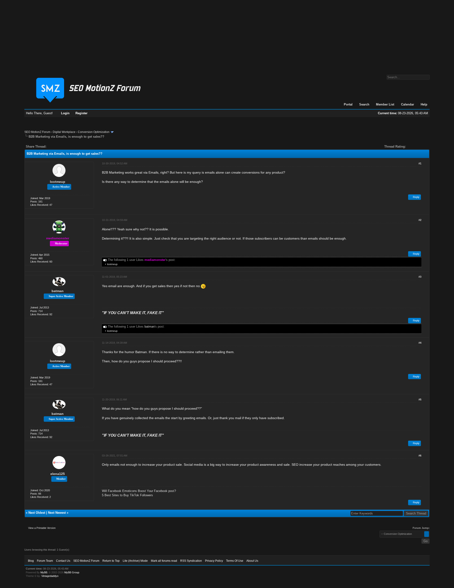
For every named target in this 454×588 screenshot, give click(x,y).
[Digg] (57, 146)
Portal (348, 104)
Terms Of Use (234, 560)
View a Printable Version (42, 528)
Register (81, 113)
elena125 (57, 474)
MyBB (43, 572)
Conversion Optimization (93, 132)
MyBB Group (71, 572)
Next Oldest (36, 512)
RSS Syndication (191, 560)
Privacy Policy (214, 560)
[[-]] (105, 260)
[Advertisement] (227, 35)
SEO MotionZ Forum (37, 132)
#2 (420, 220)
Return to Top (111, 560)
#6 (420, 455)
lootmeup (57, 182)
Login (65, 113)
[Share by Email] (72, 146)
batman (58, 291)
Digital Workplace (64, 132)
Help (424, 104)
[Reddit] (64, 146)
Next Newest (57, 512)
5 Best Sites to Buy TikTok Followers (127, 495)
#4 (420, 342)
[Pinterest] (68, 146)
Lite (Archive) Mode (135, 560)
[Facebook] (51, 146)
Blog (31, 560)
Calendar (407, 104)
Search (364, 104)
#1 (420, 163)
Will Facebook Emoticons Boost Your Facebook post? (139, 491)
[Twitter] (54, 146)
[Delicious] (61, 146)
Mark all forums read (164, 560)
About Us (252, 560)
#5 (420, 399)
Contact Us (63, 560)
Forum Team (45, 560)
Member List (385, 104)
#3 (420, 276)
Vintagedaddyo (49, 576)
